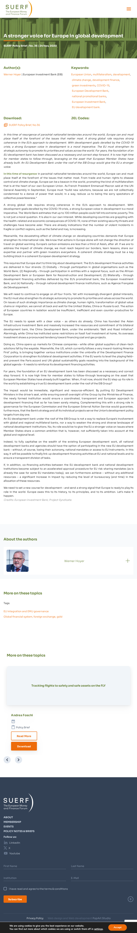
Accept (117, 927)
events (9, 826)
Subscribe (15, 899)
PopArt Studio (102, 918)
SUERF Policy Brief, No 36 (24, 125)
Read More (24, 736)
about (8, 817)
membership (12, 821)
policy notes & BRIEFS (19, 831)
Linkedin (14, 842)
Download (24, 746)
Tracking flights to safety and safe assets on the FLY (68, 685)
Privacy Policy (35, 918)
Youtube (14, 853)
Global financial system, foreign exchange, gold (33, 616)
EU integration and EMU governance (26, 611)
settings (98, 929)
